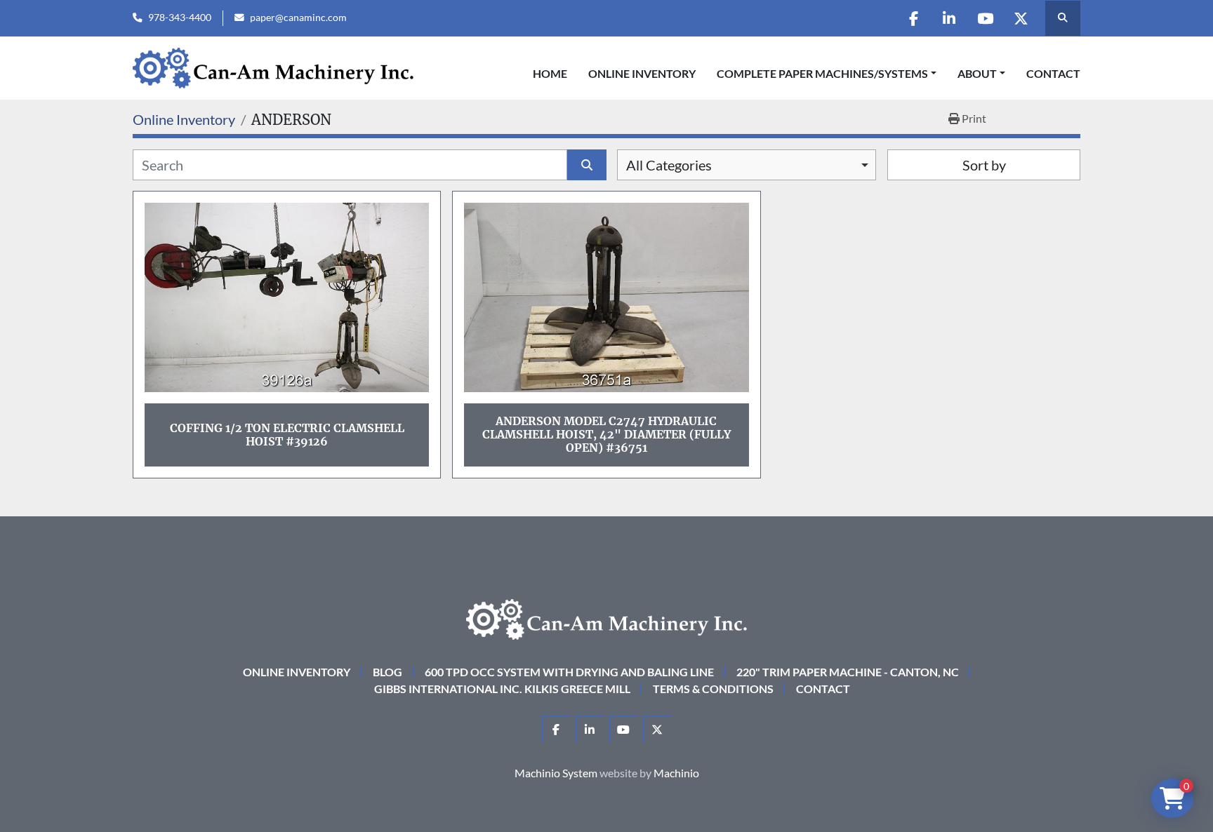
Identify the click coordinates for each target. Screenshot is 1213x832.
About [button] (977, 73)
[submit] (586, 164)
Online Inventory (642, 73)
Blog (387, 671)
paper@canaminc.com (298, 17)
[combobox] (746, 164)
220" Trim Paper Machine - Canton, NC (847, 671)
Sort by (984, 164)
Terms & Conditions (713, 688)
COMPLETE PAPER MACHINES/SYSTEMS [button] (822, 73)
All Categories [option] (669, 164)
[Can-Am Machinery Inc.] (606, 617)
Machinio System (556, 772)
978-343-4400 (179, 17)
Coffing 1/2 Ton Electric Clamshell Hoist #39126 (287, 434)
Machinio (676, 772)
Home (550, 73)
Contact (1053, 73)
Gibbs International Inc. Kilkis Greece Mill (502, 688)
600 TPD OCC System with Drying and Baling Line (569, 671)
